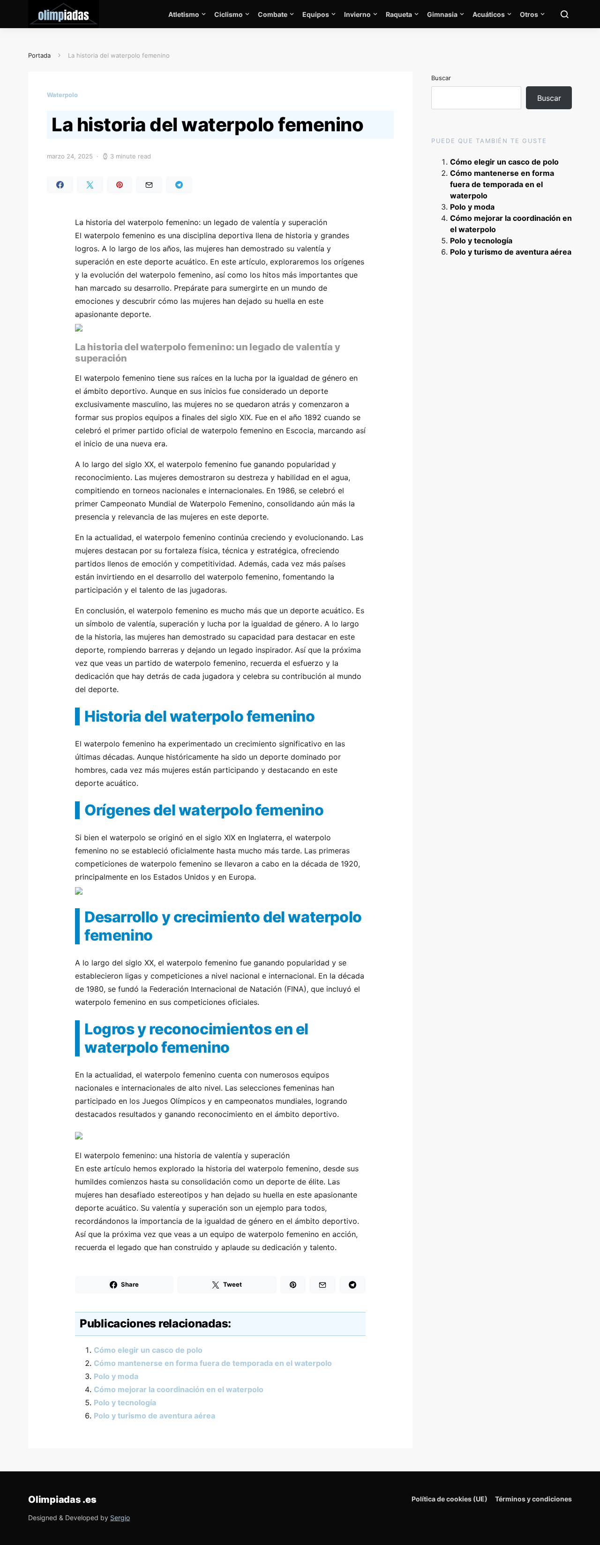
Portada (39, 55)
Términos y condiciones (533, 1499)
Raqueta (399, 14)
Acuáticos (488, 14)
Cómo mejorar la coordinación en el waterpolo (178, 1389)
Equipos (315, 14)
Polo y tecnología (125, 1402)
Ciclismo (228, 14)
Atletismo (183, 14)
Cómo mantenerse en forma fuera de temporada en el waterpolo (213, 1363)
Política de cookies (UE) (450, 1499)
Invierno (357, 14)
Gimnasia (442, 14)
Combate (272, 14)
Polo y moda (116, 1376)
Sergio (120, 1518)
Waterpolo (62, 94)
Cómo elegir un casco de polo (148, 1350)
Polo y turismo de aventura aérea (154, 1415)
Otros (529, 14)
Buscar (441, 78)
